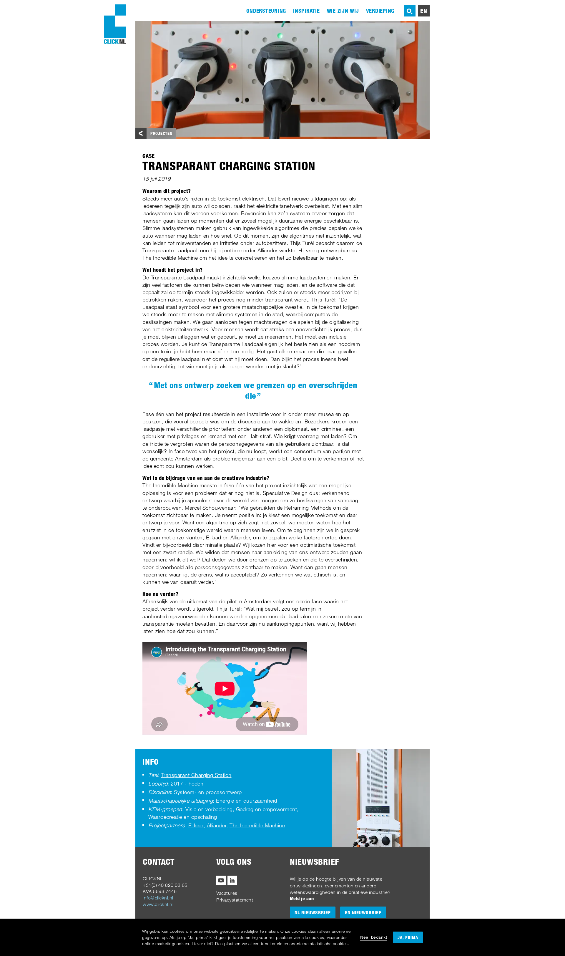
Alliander (217, 825)
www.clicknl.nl (158, 904)
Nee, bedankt (373, 937)
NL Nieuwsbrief (313, 912)
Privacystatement (234, 899)
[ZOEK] (410, 10)
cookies (177, 931)
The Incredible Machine (257, 825)
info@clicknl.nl (158, 897)
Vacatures (226, 893)
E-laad (196, 825)
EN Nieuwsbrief (363, 912)
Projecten (161, 133)
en (423, 10)
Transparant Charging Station (196, 775)
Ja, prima (408, 937)
